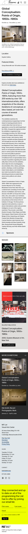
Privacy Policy (6, 444)
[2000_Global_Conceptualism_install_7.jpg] (20, 279)
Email (4, 511)
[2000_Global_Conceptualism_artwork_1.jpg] (7, 247)
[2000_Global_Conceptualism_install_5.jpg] (7, 279)
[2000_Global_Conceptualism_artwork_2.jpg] (20, 247)
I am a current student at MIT (12, 514)
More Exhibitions (10, 355)
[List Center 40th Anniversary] (9, 2)
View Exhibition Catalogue (12, 75)
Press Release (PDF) (8, 71)
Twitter (9, 478)
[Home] (19, 2)
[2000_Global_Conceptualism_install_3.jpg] (20, 267)
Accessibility (5, 442)
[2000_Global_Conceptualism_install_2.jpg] (7, 267)
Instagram (2, 478)
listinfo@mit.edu (6, 470)
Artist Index (13, 85)
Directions (5, 440)
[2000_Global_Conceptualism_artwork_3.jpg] (7, 257)
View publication (8, 345)
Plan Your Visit (6, 438)
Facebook (6, 478)
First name (5, 506)
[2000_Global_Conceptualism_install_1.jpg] (20, 257)
